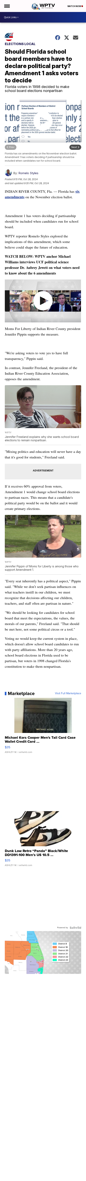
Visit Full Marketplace (68, 693)
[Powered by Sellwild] (75, 927)
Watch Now (74, 6)
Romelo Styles (28, 173)
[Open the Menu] (6, 6)
